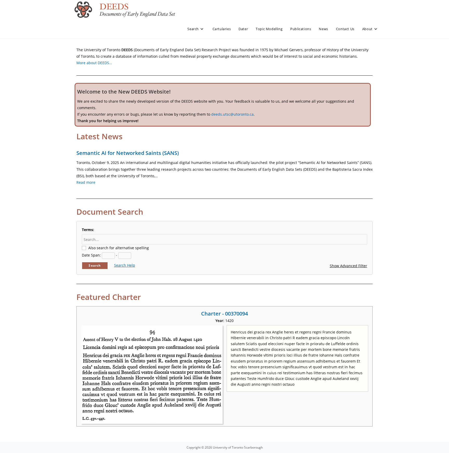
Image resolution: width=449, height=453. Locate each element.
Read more (85, 182)
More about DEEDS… (94, 62)
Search (95, 265)
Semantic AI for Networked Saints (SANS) (127, 152)
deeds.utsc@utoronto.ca (232, 114)
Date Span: (91, 255)
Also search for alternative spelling (118, 247)
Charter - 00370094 (224, 313)
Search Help (124, 265)
